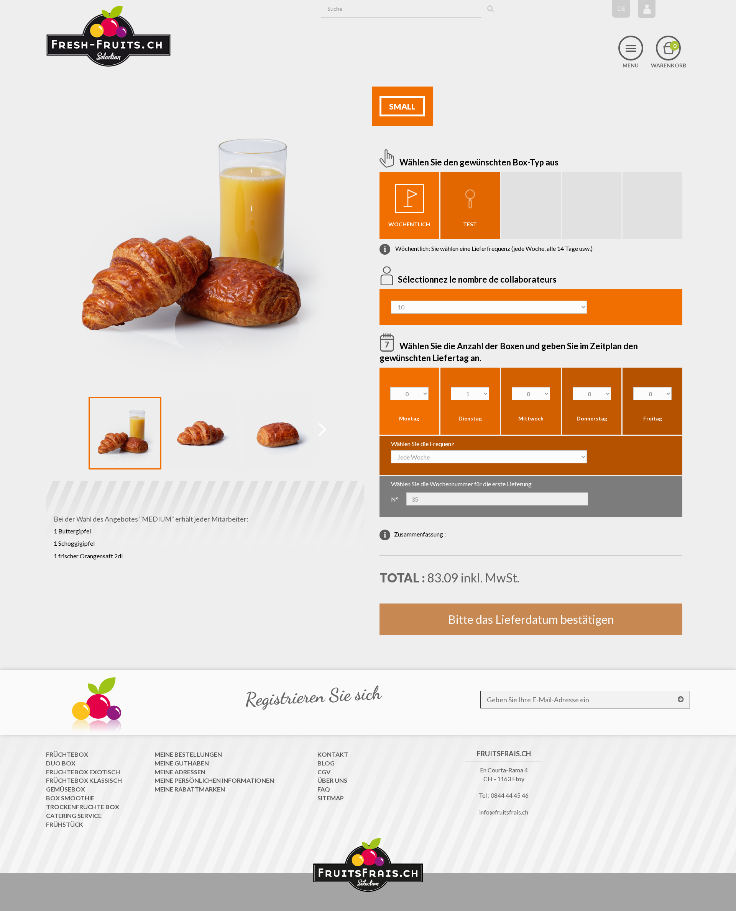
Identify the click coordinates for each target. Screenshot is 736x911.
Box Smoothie (70, 797)
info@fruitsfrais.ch (503, 812)
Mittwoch (531, 418)
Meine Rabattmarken (189, 789)
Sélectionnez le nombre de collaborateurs (478, 279)
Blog (326, 763)
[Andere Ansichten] (83, 434)
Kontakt (332, 754)
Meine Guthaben (181, 763)
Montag (409, 418)
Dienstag (470, 418)
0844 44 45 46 (510, 795)
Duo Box (61, 763)
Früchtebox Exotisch (83, 771)
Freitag (652, 418)
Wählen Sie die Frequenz (422, 443)
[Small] (125, 433)
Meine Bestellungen (188, 754)
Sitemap (330, 797)
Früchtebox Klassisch (84, 780)
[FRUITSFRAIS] (108, 36)
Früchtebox (67, 754)
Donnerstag (592, 418)
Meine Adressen (179, 771)
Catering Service (74, 815)
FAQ (323, 789)
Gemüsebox (65, 789)
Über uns (332, 780)
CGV (323, 771)
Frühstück (64, 824)
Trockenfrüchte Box (82, 806)
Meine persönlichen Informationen (214, 780)
